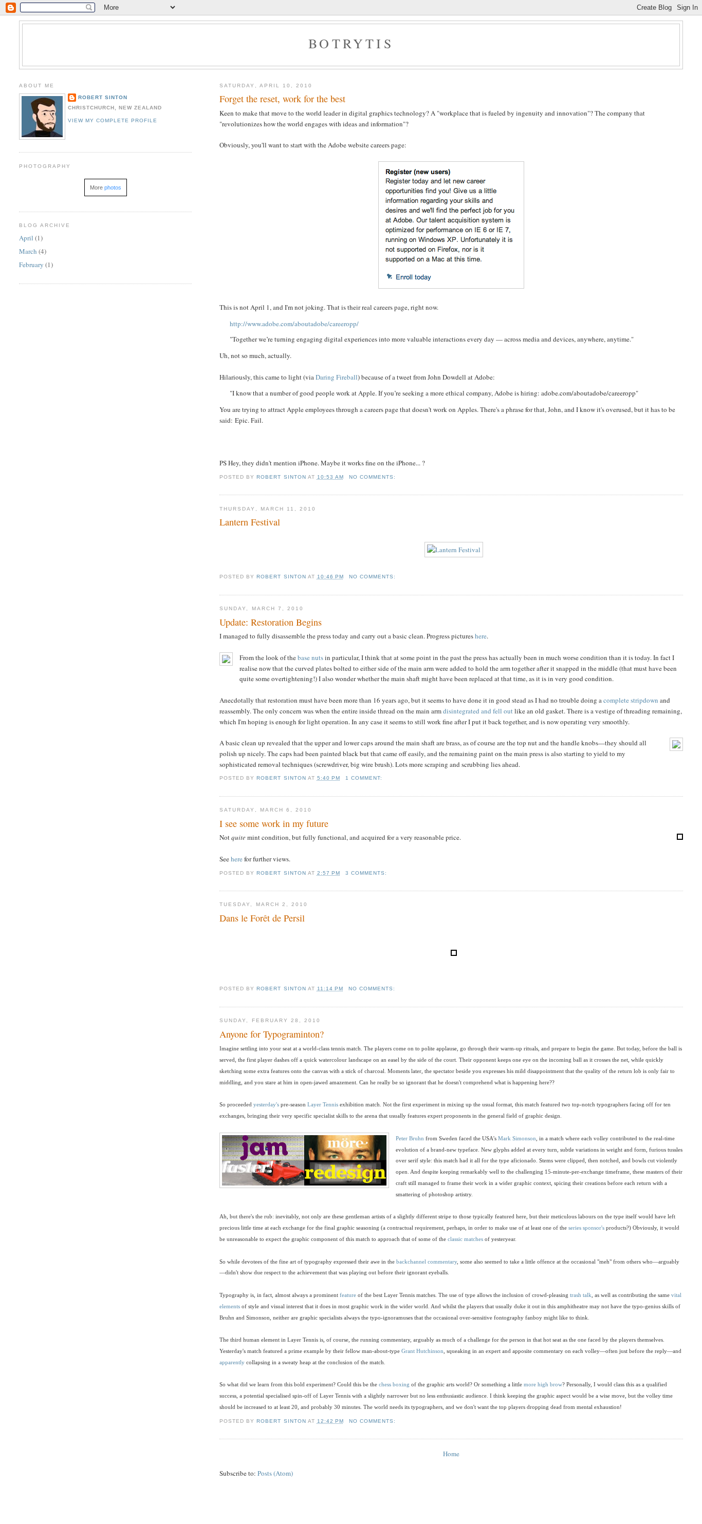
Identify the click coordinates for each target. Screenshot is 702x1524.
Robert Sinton (102, 97)
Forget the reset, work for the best (282, 98)
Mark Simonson (517, 1138)
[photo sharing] (680, 837)
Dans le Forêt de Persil (262, 918)
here (237, 858)
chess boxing (394, 1384)
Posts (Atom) (275, 1473)
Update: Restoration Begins (270, 622)
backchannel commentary (426, 1261)
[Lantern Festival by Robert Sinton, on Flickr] (453, 549)
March (28, 251)
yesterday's (266, 1104)
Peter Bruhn (410, 1138)
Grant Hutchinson (422, 1351)
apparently (232, 1362)
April (26, 237)
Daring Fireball (337, 377)
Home (451, 1453)
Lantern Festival (249, 522)
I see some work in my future (273, 823)
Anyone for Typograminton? (271, 1034)
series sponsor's (586, 1228)
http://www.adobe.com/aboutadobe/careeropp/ (294, 323)
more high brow (543, 1384)
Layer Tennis (322, 1104)
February (31, 264)
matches (473, 1239)
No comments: (373, 477)
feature (348, 1295)
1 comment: (364, 778)
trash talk (581, 1295)
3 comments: (367, 873)
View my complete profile (112, 120)
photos (112, 187)
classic (455, 1239)
